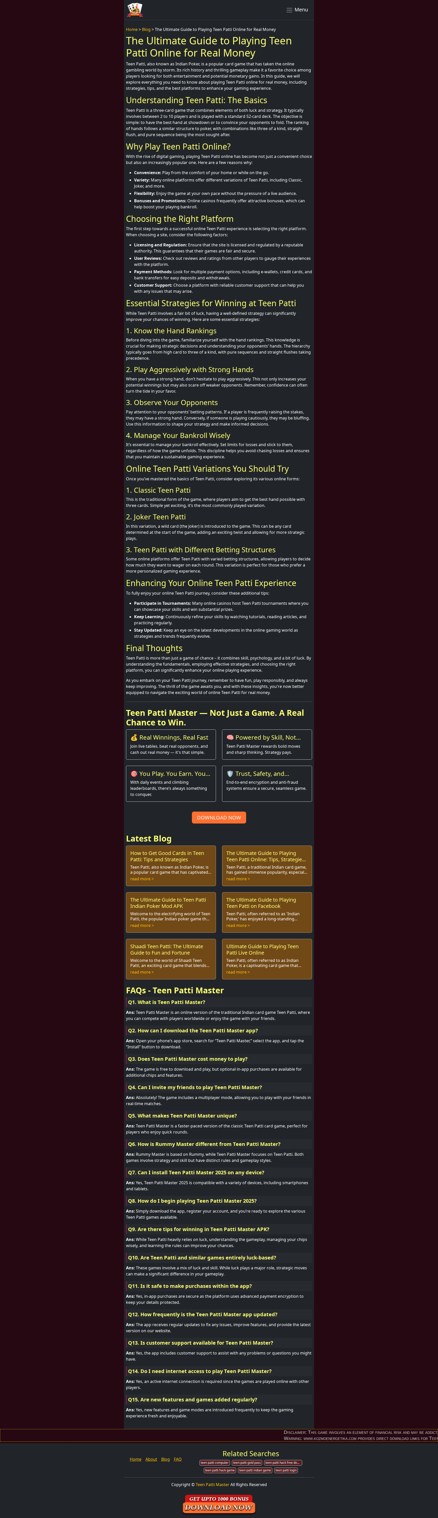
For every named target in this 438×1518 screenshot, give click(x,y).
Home (132, 29)
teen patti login (286, 1470)
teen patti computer (215, 1462)
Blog (146, 29)
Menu (300, 9)
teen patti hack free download (283, 1462)
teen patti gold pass (247, 1462)
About (151, 1459)
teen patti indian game (255, 1470)
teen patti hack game (220, 1470)
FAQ (178, 1459)
